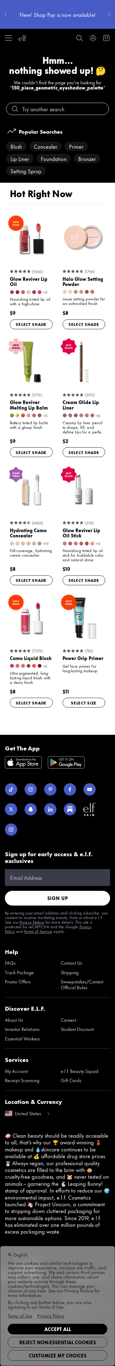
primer (76, 146)
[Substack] (70, 809)
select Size (84, 703)
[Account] (93, 38)
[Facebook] (70, 789)
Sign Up (57, 898)
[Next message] (109, 14)
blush (16, 146)
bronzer (87, 158)
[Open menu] (8, 38)
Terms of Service (38, 931)
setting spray (25, 171)
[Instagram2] (11, 829)
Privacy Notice (31, 922)
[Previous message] (5, 14)
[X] (11, 809)
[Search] (79, 38)
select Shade (31, 324)
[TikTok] (11, 789)
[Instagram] (31, 789)
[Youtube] (89, 789)
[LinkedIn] (50, 809)
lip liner (19, 158)
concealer (45, 146)
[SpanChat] (31, 809)
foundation (54, 158)
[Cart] (106, 38)
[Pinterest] (50, 789)
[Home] (22, 38)
